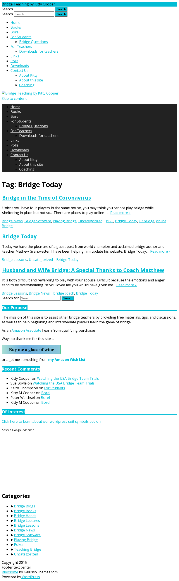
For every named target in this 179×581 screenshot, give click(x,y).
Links (14, 56)
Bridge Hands (25, 515)
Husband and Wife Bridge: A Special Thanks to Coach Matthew (83, 270)
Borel (14, 32)
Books (15, 27)
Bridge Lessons (14, 259)
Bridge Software (37, 221)
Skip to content (14, 98)
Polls (14, 61)
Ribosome (10, 572)
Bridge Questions (33, 41)
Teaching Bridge (27, 549)
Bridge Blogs (24, 506)
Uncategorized (90, 221)
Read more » (120, 212)
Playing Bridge (65, 221)
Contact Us (19, 70)
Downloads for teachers (39, 51)
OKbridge (146, 221)
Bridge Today (126, 221)
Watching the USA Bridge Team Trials (68, 378)
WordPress (30, 576)
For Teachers (21, 46)
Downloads (19, 65)
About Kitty (28, 75)
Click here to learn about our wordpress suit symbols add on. (51, 421)
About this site (31, 80)
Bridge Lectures (27, 520)
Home (15, 22)
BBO (109, 221)
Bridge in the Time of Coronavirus (46, 197)
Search (7, 9)
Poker (19, 544)
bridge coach (63, 293)
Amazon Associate (26, 330)
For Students (20, 36)
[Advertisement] (34, 459)
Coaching (26, 85)
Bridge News (12, 221)
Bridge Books (25, 511)
